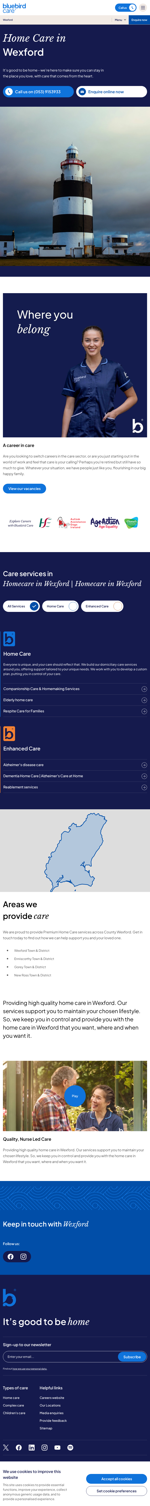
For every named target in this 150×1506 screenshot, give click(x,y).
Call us (123, 7)
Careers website (52, 1398)
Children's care (14, 1413)
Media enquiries (51, 1413)
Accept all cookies (116, 1478)
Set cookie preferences (117, 1491)
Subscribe (132, 1357)
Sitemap (46, 1428)
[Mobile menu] (143, 8)
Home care (11, 1398)
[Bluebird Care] (14, 11)
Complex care (13, 1405)
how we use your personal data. (29, 1368)
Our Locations (50, 1405)
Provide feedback (53, 1420)
